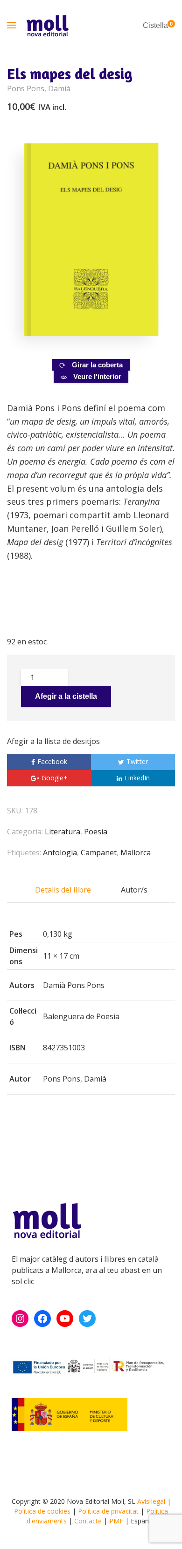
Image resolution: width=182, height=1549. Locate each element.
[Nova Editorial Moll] (47, 25)
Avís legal (151, 1501)
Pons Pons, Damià (38, 88)
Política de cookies (42, 1511)
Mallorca (135, 852)
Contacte (88, 1520)
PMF (116, 1520)
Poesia (95, 831)
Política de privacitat (108, 1511)
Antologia (60, 852)
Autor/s (134, 890)
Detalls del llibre (63, 890)
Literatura (62, 831)
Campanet (99, 852)
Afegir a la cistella (66, 696)
